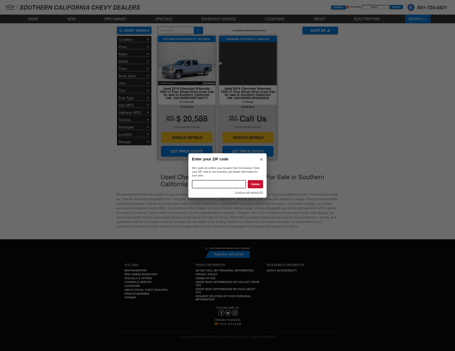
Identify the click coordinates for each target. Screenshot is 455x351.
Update (255, 184)
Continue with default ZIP (249, 192)
